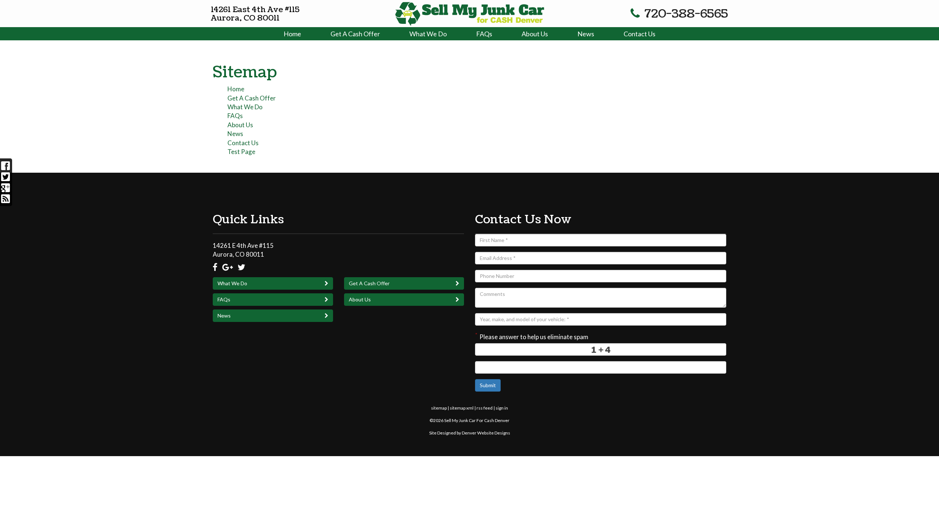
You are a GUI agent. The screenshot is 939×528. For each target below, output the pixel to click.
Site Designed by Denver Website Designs (469, 433)
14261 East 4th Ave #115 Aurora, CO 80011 (255, 13)
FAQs (484, 34)
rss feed (484, 408)
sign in (502, 408)
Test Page (241, 151)
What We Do (428, 34)
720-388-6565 (685, 14)
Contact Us (639, 34)
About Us (535, 34)
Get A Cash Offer (355, 34)
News (585, 34)
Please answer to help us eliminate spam (531, 336)
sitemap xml (462, 408)
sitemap (439, 408)
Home (292, 34)
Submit (488, 385)
